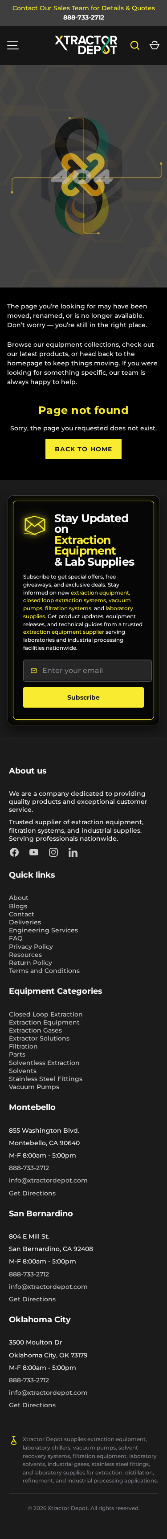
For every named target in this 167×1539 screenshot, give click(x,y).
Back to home (83, 449)
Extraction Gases (35, 1030)
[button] (154, 45)
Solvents (23, 1071)
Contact (21, 914)
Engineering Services (43, 930)
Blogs (18, 906)
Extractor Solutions (39, 1038)
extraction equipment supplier (63, 631)
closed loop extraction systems (64, 600)
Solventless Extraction (44, 1063)
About (19, 898)
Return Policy (30, 963)
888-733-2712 (83, 17)
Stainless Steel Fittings (45, 1079)
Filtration (23, 1046)
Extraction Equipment (44, 1022)
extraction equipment (100, 592)
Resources (25, 955)
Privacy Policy (31, 947)
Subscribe (83, 697)
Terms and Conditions (44, 971)
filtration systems (68, 608)
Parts (17, 1054)
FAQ (16, 938)
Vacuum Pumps (34, 1087)
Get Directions (32, 1193)
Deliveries (25, 922)
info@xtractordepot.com (48, 1180)
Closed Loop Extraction (46, 1014)
